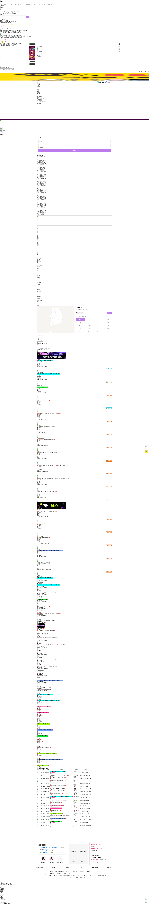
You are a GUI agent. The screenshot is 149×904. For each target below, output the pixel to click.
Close (1, 882)
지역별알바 (39, 83)
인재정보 (38, 84)
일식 (37, 255)
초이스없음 (39, 296)
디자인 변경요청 (39, 99)
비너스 (74, 818)
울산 (37, 238)
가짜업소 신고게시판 (40, 98)
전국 (37, 246)
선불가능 (38, 266)
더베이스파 (75, 802)
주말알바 (38, 277)
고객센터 (38, 93)
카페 (37, 250)
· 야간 (38, 303)
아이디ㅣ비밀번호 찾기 (4, 20)
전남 (37, 235)
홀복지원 (38, 289)
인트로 (74, 788)
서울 (37, 227)
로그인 (1, 885)
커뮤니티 (38, 85)
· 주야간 (38, 304)
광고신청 (45, 349)
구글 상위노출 (75, 821)
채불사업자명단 (95, 867)
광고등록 (38, 55)
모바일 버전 (109, 867)
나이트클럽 (39, 261)
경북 (37, 239)
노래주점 (38, 260)
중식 (37, 254)
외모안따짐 (39, 282)
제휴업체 (38, 92)
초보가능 (38, 280)
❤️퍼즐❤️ (75, 825)
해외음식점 (39, 258)
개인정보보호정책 (39, 867)
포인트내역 (2, 898)
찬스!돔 (74, 815)
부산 (37, 230)
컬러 (74, 805)
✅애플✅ (75, 800)
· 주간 (38, 301)
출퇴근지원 (39, 291)
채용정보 (38, 81)
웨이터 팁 (38, 86)
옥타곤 (74, 785)
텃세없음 (38, 298)
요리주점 (38, 259)
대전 (37, 232)
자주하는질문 (39, 96)
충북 (37, 242)
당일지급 (38, 268)
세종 (37, 245)
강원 (37, 243)
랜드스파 (75, 793)
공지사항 (1, 897)
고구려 (74, 771)
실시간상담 (39, 103)
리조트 (38, 252)
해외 (98, 331)
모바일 (38, 52)
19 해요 (38, 89)
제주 (37, 244)
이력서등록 (39, 56)
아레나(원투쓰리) (76, 796)
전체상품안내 (39, 51)
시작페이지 (40, 46)
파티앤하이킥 (75, 783)
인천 (37, 229)
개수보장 (38, 275)
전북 (89, 328)
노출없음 (38, 284)
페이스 (74, 780)
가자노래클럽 (75, 813)
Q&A (38, 97)
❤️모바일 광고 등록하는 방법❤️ (52, 850)
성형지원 (38, 270)
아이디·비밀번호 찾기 (77, 153)
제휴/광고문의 (39, 100)
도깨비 (74, 777)
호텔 (37, 251)
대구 (37, 231)
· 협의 (38, 305)
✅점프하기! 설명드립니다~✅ (52, 852)
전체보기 (5, 902)
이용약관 (53, 867)
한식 (37, 253)
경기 (37, 228)
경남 (107, 322)
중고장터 (38, 91)
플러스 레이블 (75, 775)
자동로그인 (41, 147)
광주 (37, 237)
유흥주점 (38, 262)
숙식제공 (38, 273)
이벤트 (38, 54)
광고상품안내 (2, 894)
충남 (37, 236)
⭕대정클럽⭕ (76, 810)
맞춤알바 (38, 82)
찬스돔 (1, 67)
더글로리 (75, 790)
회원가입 (70, 153)
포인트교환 (2, 895)
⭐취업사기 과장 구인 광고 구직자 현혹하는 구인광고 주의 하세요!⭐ (52, 847)
